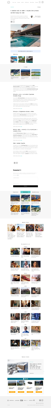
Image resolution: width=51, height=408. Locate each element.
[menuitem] (43, 2)
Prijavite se (25, 186)
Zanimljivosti (27, 2)
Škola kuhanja (32, 2)
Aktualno (22, 2)
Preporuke (36, 2)
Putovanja (18, 2)
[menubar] (43, 2)
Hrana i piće (14, 2)
